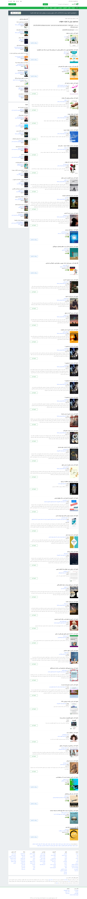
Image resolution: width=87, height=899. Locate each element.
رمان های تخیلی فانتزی (49, 388)
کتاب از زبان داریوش (56, 767)
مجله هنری (23, 867)
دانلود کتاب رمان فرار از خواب (72, 601)
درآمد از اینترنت (45, 625)
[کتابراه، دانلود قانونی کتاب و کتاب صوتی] (67, 40)
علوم (69, 8)
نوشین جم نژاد (20, 148)
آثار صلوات (43, 104)
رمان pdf (47, 219)
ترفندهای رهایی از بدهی (37, 640)
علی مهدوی (66, 587)
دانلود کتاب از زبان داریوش (72, 761)
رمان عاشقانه (52, 186)
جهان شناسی (44, 593)
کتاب (69, 881)
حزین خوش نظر (55, 168)
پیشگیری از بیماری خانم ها (41, 752)
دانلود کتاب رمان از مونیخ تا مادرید (70, 280)
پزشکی (66, 856)
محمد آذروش (21, 173)
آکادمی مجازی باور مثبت (19, 56)
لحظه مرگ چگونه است (65, 593)
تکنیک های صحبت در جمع (53, 660)
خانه (77, 8)
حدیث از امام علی (44, 690)
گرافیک (54, 866)
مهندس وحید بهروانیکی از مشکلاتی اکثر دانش (41, 25)
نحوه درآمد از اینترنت (38, 625)
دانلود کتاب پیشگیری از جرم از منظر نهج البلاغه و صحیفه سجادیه (64, 810)
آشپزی (34, 855)
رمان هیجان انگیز (62, 471)
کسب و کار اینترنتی (45, 457)
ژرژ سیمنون (21, 132)
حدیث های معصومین (44, 691)
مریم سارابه (66, 603)
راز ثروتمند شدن (52, 523)
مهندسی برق (43, 858)
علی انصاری (66, 116)
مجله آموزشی (23, 863)
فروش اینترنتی (51, 457)
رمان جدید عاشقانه (34, 419)
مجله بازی (23, 856)
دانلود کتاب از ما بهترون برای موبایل (58, 372)
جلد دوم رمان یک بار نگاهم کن (40, 435)
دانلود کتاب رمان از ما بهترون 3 (71, 380)
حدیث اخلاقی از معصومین (48, 693)
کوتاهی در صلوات (42, 89)
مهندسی (60, 8)
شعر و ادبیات (14, 853)
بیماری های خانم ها (55, 753)
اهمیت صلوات (62, 89)
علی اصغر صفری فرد (64, 747)
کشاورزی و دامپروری (63, 870)
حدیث (64, 690)
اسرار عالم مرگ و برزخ (62, 594)
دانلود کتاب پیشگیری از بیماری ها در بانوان (69, 746)
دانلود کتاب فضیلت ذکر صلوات (71, 162)
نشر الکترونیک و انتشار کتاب (73, 1)
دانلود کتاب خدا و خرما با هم (72, 535)
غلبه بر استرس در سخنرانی (62, 660)
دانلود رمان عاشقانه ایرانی (38, 186)
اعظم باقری (21, 31)
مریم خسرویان (65, 779)
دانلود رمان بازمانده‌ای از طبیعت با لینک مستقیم (57, 206)
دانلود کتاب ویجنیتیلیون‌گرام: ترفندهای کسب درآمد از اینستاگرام (64, 668)
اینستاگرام (63, 674)
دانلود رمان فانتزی (52, 354)
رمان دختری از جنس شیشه (57, 422)
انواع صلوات (63, 136)
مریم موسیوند (65, 215)
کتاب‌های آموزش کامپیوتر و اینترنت (50, 501)
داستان (77, 853)
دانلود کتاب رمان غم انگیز (61, 187)
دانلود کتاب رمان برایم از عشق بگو (71, 430)
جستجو (45, 4)
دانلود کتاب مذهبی (62, 168)
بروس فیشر (66, 248)
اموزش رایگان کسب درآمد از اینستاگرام (46, 674)
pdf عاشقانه (37, 219)
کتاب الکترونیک (66, 890)
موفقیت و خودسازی (62, 797)
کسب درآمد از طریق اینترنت (37, 457)
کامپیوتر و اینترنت (53, 867)
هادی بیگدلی (21, 124)
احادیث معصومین (54, 690)
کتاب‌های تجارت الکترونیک (61, 450)
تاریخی (66, 858)
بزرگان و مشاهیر (32, 853)
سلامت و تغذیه (32, 861)
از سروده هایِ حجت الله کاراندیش (68, 29)
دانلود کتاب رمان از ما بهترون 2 (71, 363)
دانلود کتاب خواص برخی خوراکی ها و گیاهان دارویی (67, 569)
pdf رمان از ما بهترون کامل (44, 371)
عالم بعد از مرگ (49, 593)
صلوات (38, 89)
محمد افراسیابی (65, 500)
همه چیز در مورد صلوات (54, 104)
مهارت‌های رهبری (56, 797)
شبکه (55, 863)
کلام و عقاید (64, 233)
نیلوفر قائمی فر (20, 72)
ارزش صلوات (45, 106)
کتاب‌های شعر (21, 96)
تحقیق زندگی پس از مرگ (56, 593)
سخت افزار (54, 861)
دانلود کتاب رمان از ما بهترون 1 (71, 346)
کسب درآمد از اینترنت (57, 453)
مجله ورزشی (23, 861)
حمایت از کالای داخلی (54, 540)
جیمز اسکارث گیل (20, 117)
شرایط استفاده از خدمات (74, 894)
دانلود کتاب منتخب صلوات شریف (71, 130)
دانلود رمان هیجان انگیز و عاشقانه (44, 471)
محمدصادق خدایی (20, 64)
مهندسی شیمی (42, 861)
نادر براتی (21, 109)
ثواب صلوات (39, 104)
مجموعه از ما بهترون (61, 353)
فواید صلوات (50, 106)
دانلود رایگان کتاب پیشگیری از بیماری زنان (39, 753)
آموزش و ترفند (53, 855)
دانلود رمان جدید (62, 319)
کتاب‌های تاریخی (21, 88)
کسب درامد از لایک (41, 676)
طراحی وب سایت (53, 864)
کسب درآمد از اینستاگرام (57, 674)
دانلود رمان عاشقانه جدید (64, 420)
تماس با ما (10, 1)
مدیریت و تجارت (13, 859)
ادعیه (65, 36)
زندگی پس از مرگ (38, 593)
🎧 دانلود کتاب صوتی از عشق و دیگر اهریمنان (68, 66)
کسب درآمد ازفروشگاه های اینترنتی (40, 455)
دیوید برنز (66, 829)
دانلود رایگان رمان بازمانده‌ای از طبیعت (55, 205)
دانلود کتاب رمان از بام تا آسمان (71, 213)
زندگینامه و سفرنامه (75, 864)
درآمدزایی (38, 523)
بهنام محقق (66, 52)
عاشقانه (64, 70)
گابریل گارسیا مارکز (65, 68)
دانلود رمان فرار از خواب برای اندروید (59, 611)
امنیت (55, 856)
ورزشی (34, 866)
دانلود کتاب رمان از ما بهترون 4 (71, 397)
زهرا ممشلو (66, 652)
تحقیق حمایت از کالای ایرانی (49, 541)
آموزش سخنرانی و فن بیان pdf (42, 657)
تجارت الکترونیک (53, 859)
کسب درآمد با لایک (54, 676)
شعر (77, 856)
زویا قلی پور (21, 156)
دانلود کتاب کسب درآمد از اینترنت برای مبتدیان (68, 447)
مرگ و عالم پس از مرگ (38, 591)
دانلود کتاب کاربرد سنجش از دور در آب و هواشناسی (67, 777)
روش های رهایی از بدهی (46, 640)
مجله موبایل (23, 855)
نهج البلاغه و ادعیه (57, 814)
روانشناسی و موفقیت (62, 830)
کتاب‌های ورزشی (21, 207)
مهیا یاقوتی (66, 180)
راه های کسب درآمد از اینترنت (64, 455)
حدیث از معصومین (52, 691)
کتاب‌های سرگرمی (21, 224)
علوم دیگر (65, 873)
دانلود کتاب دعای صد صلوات (72, 33)
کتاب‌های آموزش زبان (20, 174)
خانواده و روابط (32, 856)
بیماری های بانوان (62, 753)
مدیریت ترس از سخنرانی (59, 658)
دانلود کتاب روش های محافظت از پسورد (69, 481)
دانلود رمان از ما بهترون (61, 369)
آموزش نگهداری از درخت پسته (51, 723)
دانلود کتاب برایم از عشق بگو (50, 435)
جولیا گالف (66, 796)
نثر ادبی (77, 863)
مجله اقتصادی (23, 859)
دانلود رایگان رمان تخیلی (54, 353)
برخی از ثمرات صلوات (56, 89)
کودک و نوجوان (32, 863)
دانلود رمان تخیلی (35, 353)
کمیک (77, 861)
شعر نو (77, 858)
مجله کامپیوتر (23, 853)
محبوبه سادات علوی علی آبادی (63, 85)
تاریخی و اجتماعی (13, 858)
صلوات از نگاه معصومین (38, 106)
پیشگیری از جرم (63, 814)
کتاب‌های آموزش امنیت (62, 483)
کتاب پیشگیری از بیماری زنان (60, 752)
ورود (21, 1)
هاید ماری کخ (65, 763)
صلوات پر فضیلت (66, 106)
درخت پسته (58, 723)
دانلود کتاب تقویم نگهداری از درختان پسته (69, 718)
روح (58, 591)
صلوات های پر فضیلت (54, 845)
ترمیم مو (63, 739)
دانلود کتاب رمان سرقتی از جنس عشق (70, 465)
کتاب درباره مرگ (55, 594)
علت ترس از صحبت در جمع (43, 660)
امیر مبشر (21, 206)
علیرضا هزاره (66, 553)
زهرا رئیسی (66, 348)
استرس (65, 53)
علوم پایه (65, 872)
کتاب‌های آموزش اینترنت (52, 671)
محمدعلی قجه (20, 214)
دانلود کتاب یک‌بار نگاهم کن (60, 435)
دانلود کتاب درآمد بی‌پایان (72, 551)
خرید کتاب (67, 893)
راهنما (14, 1)
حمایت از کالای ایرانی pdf (46, 540)
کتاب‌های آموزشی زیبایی (62, 736)
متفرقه (34, 869)
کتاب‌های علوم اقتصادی (62, 637)
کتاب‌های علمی (21, 40)
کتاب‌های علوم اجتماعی (53, 537)
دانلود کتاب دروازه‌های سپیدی (71, 230)
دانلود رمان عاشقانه (58, 186)
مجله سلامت (23, 866)
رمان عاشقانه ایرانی (54, 203)
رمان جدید (57, 319)
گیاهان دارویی (62, 575)
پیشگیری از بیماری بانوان (50, 752)
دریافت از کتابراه (34, 43)
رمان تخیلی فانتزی (59, 354)
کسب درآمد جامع (47, 676)
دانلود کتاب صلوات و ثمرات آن (71, 83)
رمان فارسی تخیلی (42, 353)
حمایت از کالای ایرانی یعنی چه (39, 541)
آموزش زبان (76, 869)
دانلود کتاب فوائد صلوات (73, 114)
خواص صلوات (60, 106)
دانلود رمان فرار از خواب (44, 609)
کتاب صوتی (46, 8)
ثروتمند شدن (57, 523)
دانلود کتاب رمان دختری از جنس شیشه (69, 414)
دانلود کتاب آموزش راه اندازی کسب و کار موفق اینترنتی (66, 498)
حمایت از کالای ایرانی (61, 540)
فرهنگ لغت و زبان (75, 867)
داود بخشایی (66, 315)
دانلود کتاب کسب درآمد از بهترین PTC (69, 701)
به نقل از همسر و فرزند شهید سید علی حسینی (59, 25)
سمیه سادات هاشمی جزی (18, 47)
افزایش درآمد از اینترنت (59, 457)
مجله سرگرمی (23, 858)
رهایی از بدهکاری (54, 640)
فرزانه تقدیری (20, 140)
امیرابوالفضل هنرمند (20, 222)
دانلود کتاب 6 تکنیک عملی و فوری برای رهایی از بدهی (66, 634)
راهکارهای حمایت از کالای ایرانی (56, 543)
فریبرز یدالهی (20, 23)
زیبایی (34, 858)
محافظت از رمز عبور (55, 486)
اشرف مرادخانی (65, 449)
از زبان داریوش (44, 767)
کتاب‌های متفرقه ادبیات (20, 191)
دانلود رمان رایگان (62, 286)
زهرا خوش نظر (65, 164)
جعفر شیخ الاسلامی (64, 232)
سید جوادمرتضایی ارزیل (64, 621)
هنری (34, 867)
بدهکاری (63, 640)
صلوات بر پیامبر (48, 136)
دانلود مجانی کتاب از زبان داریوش (36, 767)
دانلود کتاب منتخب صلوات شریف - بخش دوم (68, 146)
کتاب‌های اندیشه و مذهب (19, 125)
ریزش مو (60, 739)
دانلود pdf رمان (56, 219)
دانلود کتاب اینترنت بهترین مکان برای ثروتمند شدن (67, 516)
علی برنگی (21, 39)
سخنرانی (63, 657)
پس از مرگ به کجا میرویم (46, 591)
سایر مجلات (23, 869)
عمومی (55, 8)
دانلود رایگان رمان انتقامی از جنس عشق (51, 189)
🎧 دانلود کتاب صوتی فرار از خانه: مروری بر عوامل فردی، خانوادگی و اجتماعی (62, 263)
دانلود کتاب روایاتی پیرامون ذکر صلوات (69, 98)
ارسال (57, 883)
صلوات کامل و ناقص (49, 89)
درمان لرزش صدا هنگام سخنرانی (49, 658)
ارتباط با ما (76, 890)
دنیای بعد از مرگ (54, 591)
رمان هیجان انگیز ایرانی (34, 471)
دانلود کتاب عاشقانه (46, 186)
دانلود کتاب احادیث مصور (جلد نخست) (69, 685)
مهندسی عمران (42, 855)
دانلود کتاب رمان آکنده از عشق (71, 313)
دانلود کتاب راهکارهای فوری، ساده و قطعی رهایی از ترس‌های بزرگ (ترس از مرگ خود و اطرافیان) (57, 50)
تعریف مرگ (63, 591)
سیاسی (65, 864)
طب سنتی (58, 575)
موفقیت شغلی (62, 523)
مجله (51, 8)
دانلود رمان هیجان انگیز (55, 471)
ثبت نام (17, 1)
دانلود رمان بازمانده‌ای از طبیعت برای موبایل (41, 206)
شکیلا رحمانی (66, 281)
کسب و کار (63, 453)
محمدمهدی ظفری (65, 670)
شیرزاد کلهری (21, 87)
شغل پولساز (47, 523)
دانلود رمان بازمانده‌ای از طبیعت (43, 205)
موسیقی (33, 864)
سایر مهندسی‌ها (42, 864)
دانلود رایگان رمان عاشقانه (61, 202)
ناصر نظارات (66, 100)
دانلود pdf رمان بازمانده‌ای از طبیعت (45, 203)
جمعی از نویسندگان (74, 27)
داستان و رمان (13, 855)
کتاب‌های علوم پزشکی (62, 572)
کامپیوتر (65, 8)
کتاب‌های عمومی (41, 519)
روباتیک (44, 863)
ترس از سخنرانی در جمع (52, 657)
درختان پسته (63, 723)
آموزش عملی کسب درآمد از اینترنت (52, 455)
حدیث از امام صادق (38, 690)
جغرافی (65, 859)
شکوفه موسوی (65, 265)
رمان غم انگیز (64, 186)
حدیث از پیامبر (63, 691)
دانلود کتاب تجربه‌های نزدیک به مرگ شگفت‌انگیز (67, 585)
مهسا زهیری (66, 298)
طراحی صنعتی (43, 853)
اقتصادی (65, 853)
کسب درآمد (43, 523)
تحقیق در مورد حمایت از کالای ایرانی (61, 541)
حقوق (66, 867)
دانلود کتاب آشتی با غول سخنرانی (71, 650)
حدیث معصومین (60, 690)
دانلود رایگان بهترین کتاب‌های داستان (18, 110)
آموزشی (14, 863)
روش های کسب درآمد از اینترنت (53, 458)
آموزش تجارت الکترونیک (40, 527)
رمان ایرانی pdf (51, 219)
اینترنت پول (56, 706)
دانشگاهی (63, 780)
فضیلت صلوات (55, 106)
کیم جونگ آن (20, 198)
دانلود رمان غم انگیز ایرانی (52, 187)
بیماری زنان (49, 753)
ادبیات (73, 8)
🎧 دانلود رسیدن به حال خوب (71, 827)
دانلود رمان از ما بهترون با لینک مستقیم (42, 369)
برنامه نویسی (54, 858)
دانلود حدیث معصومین (36, 691)
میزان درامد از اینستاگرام (62, 676)
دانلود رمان (60, 203)
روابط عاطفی (64, 250)
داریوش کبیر (67, 769)
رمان (64, 219)
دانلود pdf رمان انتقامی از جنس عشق (41, 187)
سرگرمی (33, 859)
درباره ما (76, 891)
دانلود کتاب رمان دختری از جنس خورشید (69, 330)
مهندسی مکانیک (42, 859)
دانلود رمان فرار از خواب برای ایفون (47, 611)
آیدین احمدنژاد (65, 636)
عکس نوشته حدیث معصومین (58, 693)
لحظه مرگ (32, 591)
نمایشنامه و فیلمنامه (74, 866)
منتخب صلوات (43, 136)
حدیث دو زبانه (57, 691)
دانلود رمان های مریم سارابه (60, 612)
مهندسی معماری (42, 856)
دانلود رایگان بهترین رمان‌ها (19, 24)
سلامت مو (52, 739)
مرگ (60, 591)
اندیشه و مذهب (64, 855)
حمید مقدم (66, 132)
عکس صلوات (48, 104)
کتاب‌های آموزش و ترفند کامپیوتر (18, 80)
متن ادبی (51, 168)
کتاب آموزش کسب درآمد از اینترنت (37, 453)
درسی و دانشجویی (64, 869)
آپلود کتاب (12, 4)
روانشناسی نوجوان (63, 266)
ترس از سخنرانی (59, 657)
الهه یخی (66, 197)
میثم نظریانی (65, 571)
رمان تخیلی (47, 353)
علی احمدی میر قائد (64, 812)
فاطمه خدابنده (65, 467)
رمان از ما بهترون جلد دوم (46, 372)
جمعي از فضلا (70, 25)
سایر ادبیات (76, 870)
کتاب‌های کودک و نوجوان (20, 65)
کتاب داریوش (50, 767)
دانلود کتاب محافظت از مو (72, 732)
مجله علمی (23, 864)
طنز (77, 859)
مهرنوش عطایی (65, 331)
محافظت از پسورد (62, 486)
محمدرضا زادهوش (20, 164)
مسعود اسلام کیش (64, 517)
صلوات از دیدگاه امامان (35, 168)
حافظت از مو (56, 739)
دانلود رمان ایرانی (62, 184)
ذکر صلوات (61, 104)
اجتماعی (65, 863)
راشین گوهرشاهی (65, 734)
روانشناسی (65, 861)
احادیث (49, 690)
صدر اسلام (59, 233)
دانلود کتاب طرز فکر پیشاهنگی (71, 794)
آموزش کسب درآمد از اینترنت (48, 453)
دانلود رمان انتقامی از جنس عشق (40, 184)
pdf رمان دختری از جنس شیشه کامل (46, 422)
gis (65, 780)
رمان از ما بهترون (58, 371)
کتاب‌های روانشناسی (20, 57)
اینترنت (54, 853)
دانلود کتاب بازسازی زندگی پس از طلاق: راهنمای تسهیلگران (65, 246)
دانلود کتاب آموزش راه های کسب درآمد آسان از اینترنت (66, 619)
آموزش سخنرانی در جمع (39, 658)
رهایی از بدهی (59, 640)
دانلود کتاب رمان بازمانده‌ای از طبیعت (70, 195)
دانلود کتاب (34, 93)
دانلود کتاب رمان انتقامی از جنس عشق (69, 178)
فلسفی (66, 866)
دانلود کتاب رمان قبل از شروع (72, 296)
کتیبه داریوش (62, 767)
